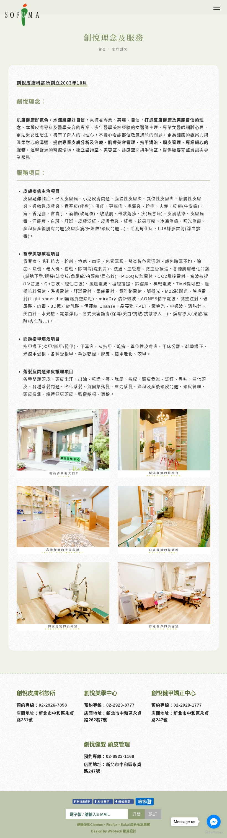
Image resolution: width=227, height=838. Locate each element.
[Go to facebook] (214, 822)
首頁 (102, 50)
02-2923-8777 (120, 705)
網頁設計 (129, 831)
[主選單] (217, 8)
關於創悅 (119, 50)
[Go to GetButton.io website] (214, 832)
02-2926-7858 (53, 705)
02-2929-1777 (188, 705)
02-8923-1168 (120, 756)
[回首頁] (22, 14)
